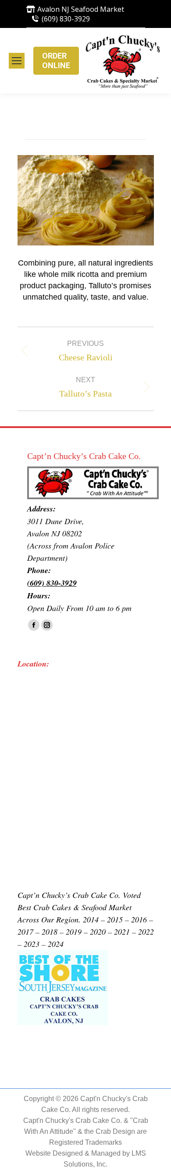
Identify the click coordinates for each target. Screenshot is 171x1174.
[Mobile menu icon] (17, 61)
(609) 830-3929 (66, 19)
